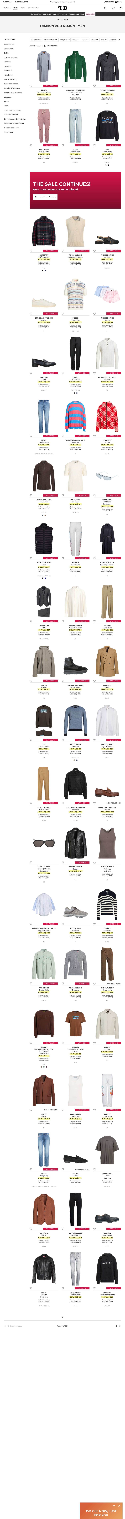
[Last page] (119, 1326)
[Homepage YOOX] (62, 8)
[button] (15, 44)
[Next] (119, 39)
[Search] (105, 8)
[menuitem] (6, 8)
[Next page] (108, 1326)
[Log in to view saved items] (113, 8)
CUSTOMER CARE (21, 2)
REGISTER (110, 2)
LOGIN (118, 2)
